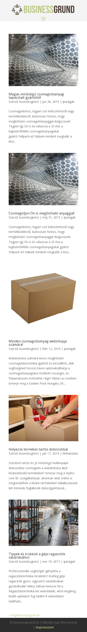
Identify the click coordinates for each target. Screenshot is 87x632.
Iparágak (68, 102)
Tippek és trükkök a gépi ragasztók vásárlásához (37, 556)
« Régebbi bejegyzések (24, 615)
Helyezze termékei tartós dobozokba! (38, 449)
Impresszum (45, 627)
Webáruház (70, 453)
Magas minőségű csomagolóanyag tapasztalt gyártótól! (36, 96)
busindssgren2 (29, 102)
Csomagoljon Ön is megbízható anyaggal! (41, 213)
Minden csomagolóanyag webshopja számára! (38, 343)
